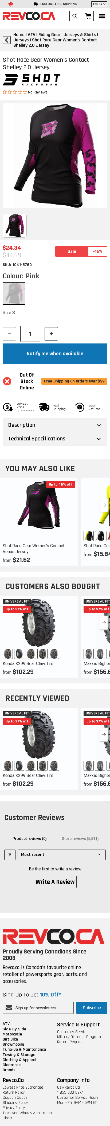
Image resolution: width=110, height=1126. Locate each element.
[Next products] (104, 505)
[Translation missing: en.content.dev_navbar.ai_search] (74, 16)
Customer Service (72, 1031)
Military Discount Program (79, 1036)
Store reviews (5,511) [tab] (80, 838)
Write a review (55, 882)
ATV (6, 1023)
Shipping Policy (15, 1102)
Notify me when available (55, 353)
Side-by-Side (14, 1029)
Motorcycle (12, 1034)
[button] (15, 92)
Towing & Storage (19, 1054)
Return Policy (14, 1092)
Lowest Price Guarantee (23, 1087)
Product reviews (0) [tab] (30, 838)
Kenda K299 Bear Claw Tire (28, 663)
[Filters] (9, 855)
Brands (9, 1070)
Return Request (70, 1042)
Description (21, 425)
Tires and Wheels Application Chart (27, 1116)
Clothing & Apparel (19, 1059)
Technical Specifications (36, 439)
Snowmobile (13, 1044)
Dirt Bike (10, 1039)
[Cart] (88, 16)
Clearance (12, 1065)
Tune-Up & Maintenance (24, 1049)
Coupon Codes (15, 1097)
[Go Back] (7, 40)
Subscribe (92, 1008)
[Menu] (102, 16)
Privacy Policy (14, 1107)
